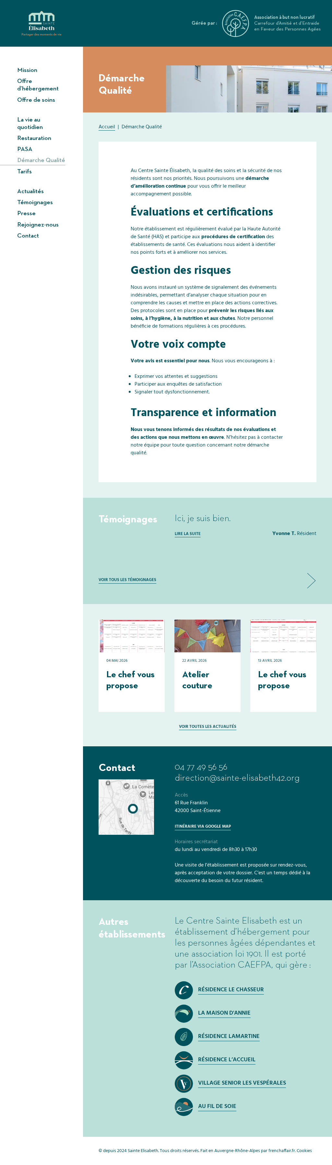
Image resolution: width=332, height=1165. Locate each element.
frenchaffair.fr (281, 1151)
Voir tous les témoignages (127, 580)
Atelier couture (197, 680)
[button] (311, 580)
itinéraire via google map (203, 826)
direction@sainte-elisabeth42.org (237, 778)
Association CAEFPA (231, 965)
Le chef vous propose (130, 680)
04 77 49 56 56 (201, 767)
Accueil (107, 127)
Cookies (304, 1151)
